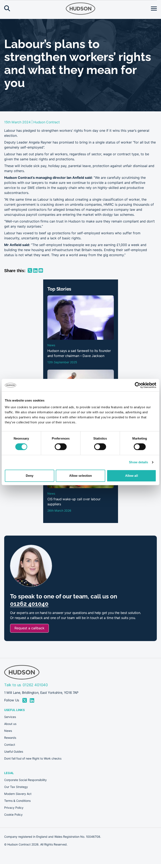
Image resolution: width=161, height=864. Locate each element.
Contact (9, 744)
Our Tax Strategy (16, 787)
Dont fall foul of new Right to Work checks (32, 758)
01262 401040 (29, 603)
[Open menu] (154, 9)
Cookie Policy (13, 814)
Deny (29, 475)
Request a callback (29, 628)
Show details (138, 462)
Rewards (10, 737)
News (8, 730)
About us (10, 724)
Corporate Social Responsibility (25, 780)
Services (10, 717)
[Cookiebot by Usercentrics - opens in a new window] (137, 385)
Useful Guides (13, 751)
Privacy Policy (13, 807)
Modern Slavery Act (17, 794)
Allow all (131, 475)
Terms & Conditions (17, 800)
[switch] (61, 446)
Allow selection (80, 475)
